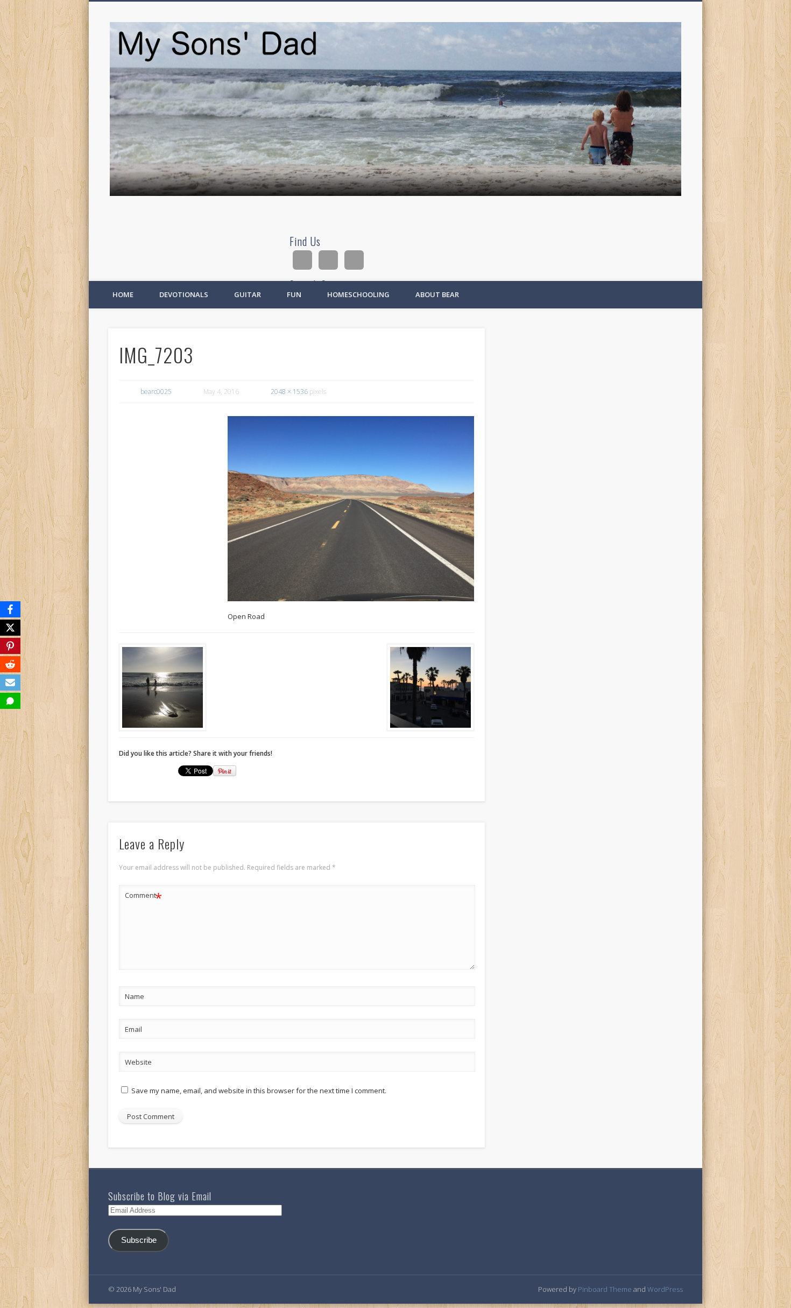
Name (134, 996)
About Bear (437, 294)
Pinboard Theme (605, 1289)
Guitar (247, 294)
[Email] (10, 682)
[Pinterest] (10, 646)
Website (138, 1062)
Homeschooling (358, 294)
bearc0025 (156, 391)
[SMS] (10, 701)
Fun (294, 294)
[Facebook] (10, 609)
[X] (10, 628)
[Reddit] (10, 664)
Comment (143, 897)
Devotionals (183, 294)
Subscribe (139, 1240)
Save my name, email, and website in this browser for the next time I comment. (258, 1090)
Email (133, 1029)
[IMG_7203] (351, 508)
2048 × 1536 (289, 391)
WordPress (665, 1289)
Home (122, 294)
